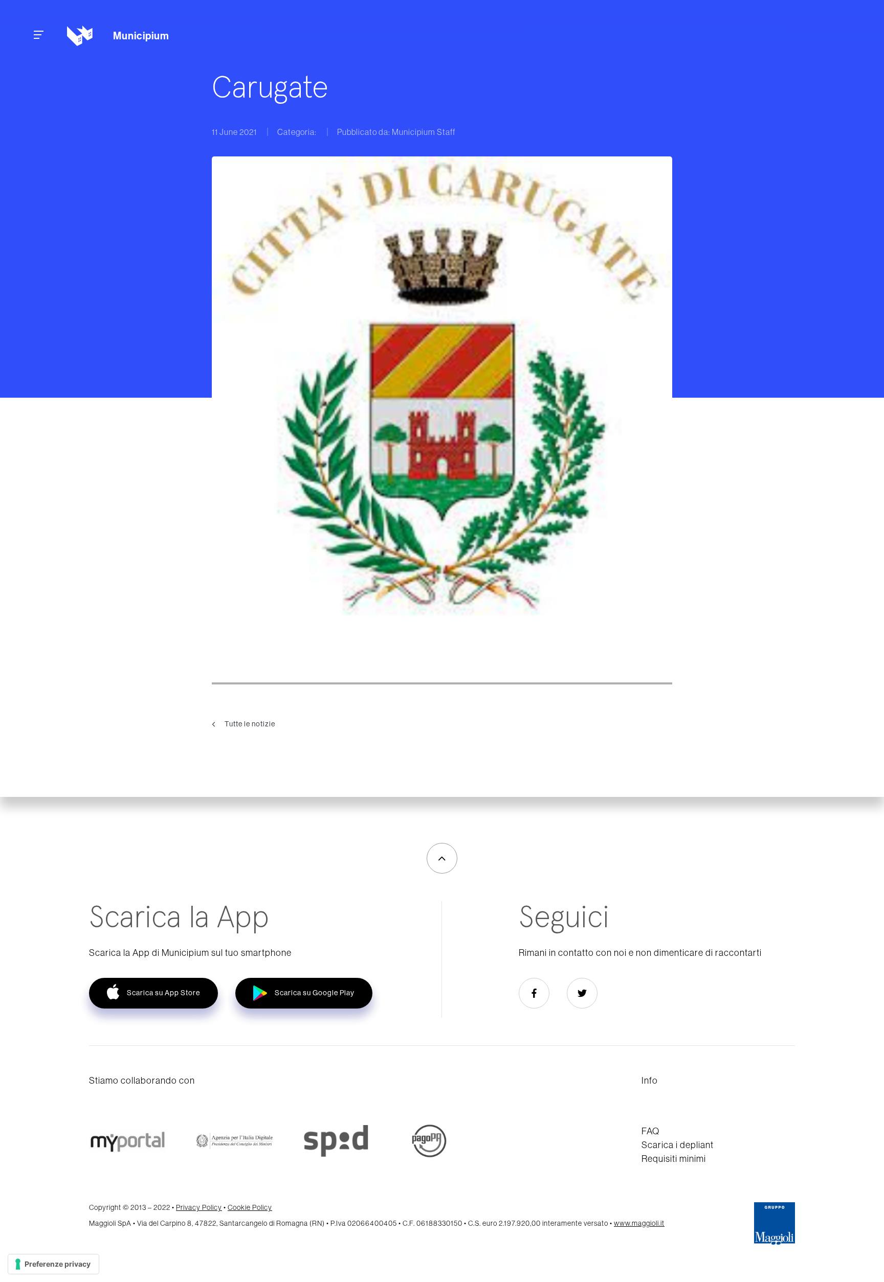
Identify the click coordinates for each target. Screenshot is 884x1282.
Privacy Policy (199, 1207)
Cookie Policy (250, 1207)
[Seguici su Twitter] (582, 993)
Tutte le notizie (249, 723)
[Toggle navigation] (39, 36)
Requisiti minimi (674, 1158)
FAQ (650, 1131)
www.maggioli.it (639, 1223)
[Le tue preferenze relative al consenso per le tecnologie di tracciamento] (53, 1264)
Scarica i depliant (678, 1145)
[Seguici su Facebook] (534, 993)
